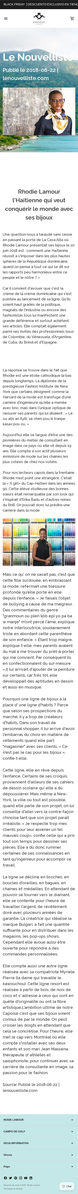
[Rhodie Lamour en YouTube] (26, 1178)
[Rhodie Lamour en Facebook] (5, 1178)
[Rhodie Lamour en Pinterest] (15, 1178)
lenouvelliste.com (20, 1090)
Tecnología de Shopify (13, 1189)
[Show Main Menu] (6, 18)
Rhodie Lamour (33, 1185)
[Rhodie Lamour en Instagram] (20, 1178)
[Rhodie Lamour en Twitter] (10, 1178)
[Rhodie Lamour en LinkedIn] (31, 1178)
